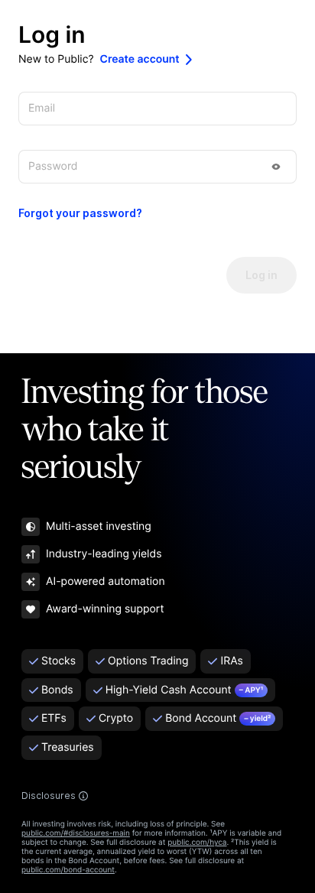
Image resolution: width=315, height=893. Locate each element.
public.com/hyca (196, 842)
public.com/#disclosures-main (75, 833)
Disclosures (48, 796)
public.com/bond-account (68, 870)
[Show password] (276, 166)
